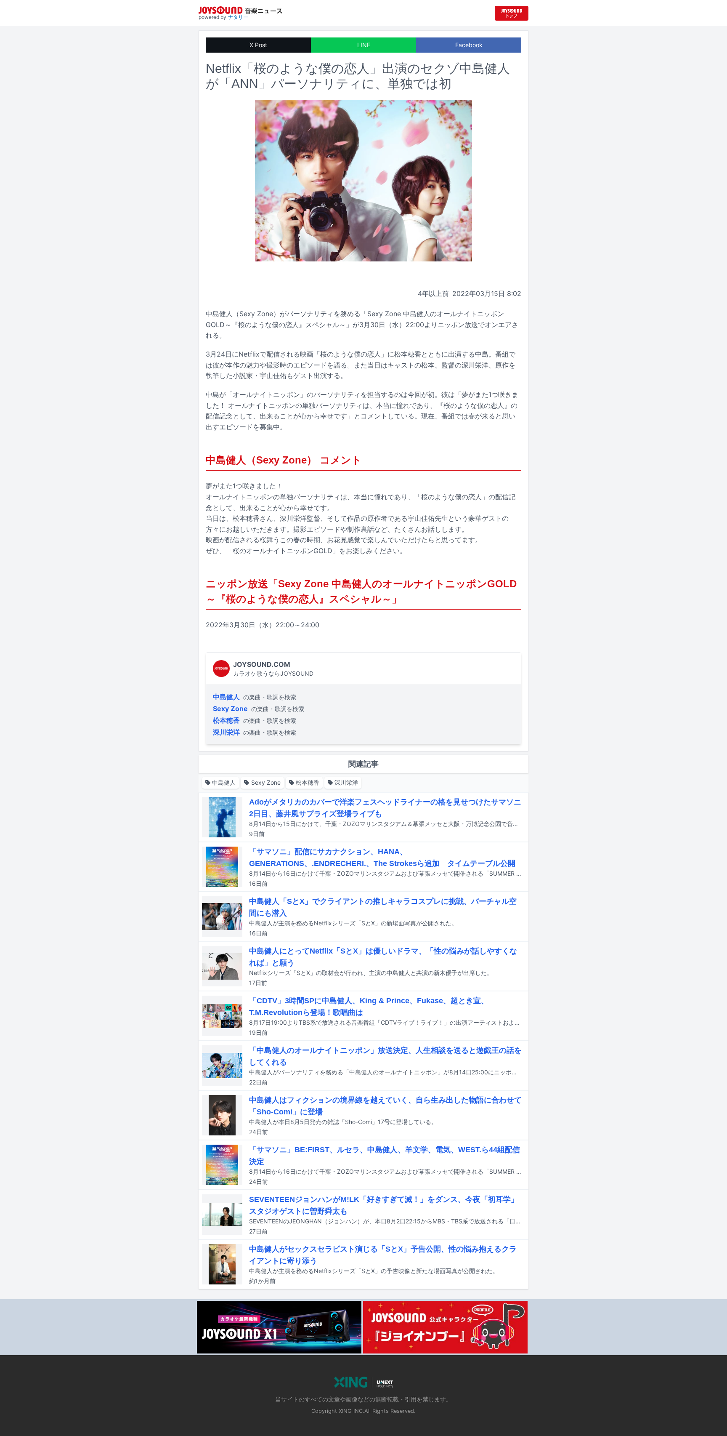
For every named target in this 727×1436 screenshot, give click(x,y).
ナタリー (238, 17)
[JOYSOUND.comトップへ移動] (511, 13)
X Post (258, 44)
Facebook (469, 44)
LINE (363, 44)
